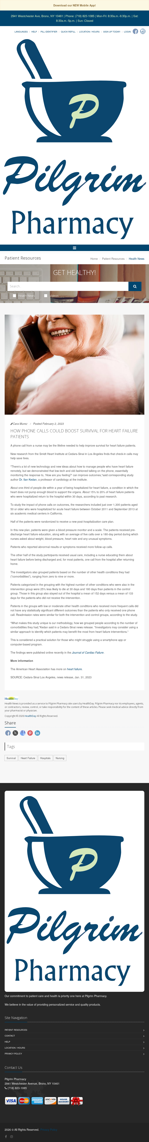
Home (94, 259)
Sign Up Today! (111, 31)
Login (127, 31)
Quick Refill (68, 31)
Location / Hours (89, 31)
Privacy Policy (13, 1053)
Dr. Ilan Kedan (28, 479)
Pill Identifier (49, 31)
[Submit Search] (134, 286)
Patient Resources (113, 259)
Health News (26, 296)
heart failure (74, 669)
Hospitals (45, 758)
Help (34, 31)
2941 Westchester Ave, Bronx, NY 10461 (37, 16)
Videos (54, 296)
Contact (10, 1035)
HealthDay (30, 716)
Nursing (60, 758)
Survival (11, 758)
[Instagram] (143, 31)
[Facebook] (135, 31)
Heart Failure (28, 758)
